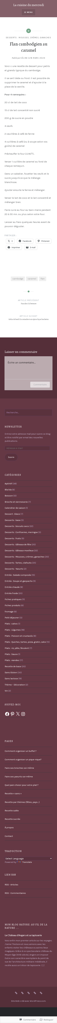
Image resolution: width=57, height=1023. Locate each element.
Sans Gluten (11, 672)
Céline (24, 58)
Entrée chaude (12, 587)
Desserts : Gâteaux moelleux (19, 550)
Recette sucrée (12, 819)
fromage (9, 611)
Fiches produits (12, 605)
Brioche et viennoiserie (16, 502)
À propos (9, 827)
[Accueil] (16, 992)
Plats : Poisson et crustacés (19, 636)
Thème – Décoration (15, 684)
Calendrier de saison (15, 508)
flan (43, 278)
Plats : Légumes (13, 630)
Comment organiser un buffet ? (20, 751)
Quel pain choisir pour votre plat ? (21, 785)
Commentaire (40, 384)
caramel (32, 278)
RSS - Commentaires (15, 893)
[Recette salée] (28, 992)
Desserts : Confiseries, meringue (21, 532)
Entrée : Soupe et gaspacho (19, 581)
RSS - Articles (11, 884)
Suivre (11, 457)
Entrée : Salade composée (18, 575)
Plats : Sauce (11, 654)
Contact (9, 836)
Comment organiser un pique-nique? (23, 759)
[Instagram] (23, 714)
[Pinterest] (12, 714)
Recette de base (13, 666)
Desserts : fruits (13, 538)
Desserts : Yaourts (14, 569)
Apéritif (8, 483)
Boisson (9, 495)
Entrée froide (11, 593)
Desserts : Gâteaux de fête (18, 544)
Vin (6, 691)
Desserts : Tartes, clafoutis (18, 563)
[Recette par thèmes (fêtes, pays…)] (41, 992)
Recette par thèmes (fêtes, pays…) (22, 802)
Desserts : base (13, 520)
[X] (17, 714)
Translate (27, 862)
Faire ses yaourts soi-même (19, 776)
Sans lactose (11, 678)
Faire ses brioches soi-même (19, 768)
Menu (30, 12)
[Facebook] (7, 714)
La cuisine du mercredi (28, 5)
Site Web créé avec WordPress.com (28, 1001)
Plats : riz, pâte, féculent (17, 648)
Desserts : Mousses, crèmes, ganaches (28, 37)
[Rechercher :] (28, 412)
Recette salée (12, 810)
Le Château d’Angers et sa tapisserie (23, 935)
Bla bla (8, 489)
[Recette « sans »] (34, 992)
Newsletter (13, 426)
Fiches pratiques (13, 599)
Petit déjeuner (12, 617)
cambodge (17, 278)
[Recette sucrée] (22, 992)
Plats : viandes (12, 660)
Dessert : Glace (12, 514)
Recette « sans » (13, 793)
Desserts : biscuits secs (17, 526)
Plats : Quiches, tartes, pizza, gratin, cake (25, 642)
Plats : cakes (11, 623)
